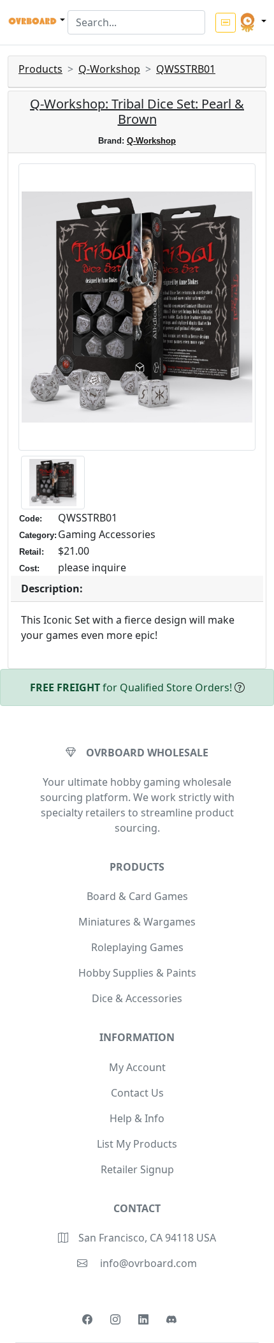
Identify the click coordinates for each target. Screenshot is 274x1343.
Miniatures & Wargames (137, 922)
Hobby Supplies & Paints (137, 973)
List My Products (137, 1144)
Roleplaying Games (137, 947)
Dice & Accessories (137, 998)
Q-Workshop (109, 69)
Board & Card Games (137, 896)
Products (40, 69)
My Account (137, 1067)
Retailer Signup (137, 1169)
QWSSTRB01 (185, 69)
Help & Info (137, 1118)
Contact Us (137, 1093)
